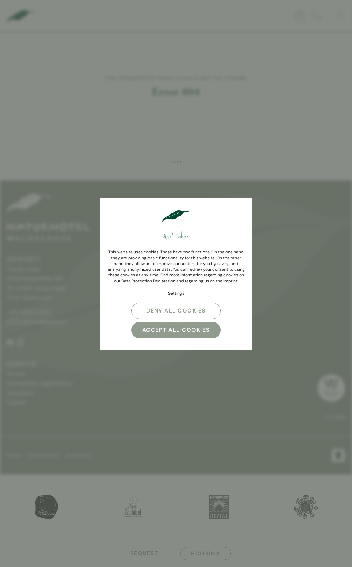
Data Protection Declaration (148, 281)
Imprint (230, 281)
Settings (176, 293)
